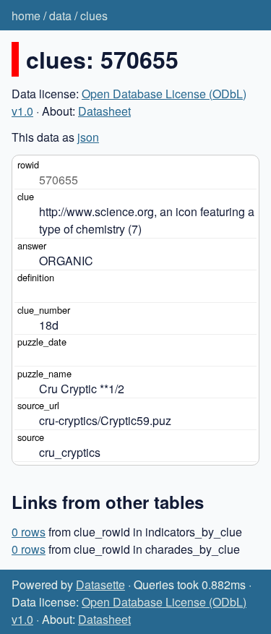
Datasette (100, 584)
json (88, 137)
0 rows (29, 531)
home (26, 15)
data (60, 15)
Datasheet (104, 111)
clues (94, 15)
